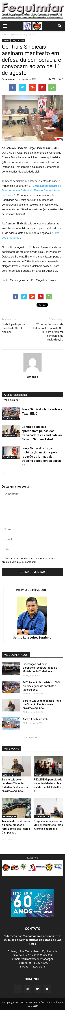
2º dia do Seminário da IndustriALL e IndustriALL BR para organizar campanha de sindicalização (48, 332)
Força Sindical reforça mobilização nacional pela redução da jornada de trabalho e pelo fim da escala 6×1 (42, 456)
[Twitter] (37, 989)
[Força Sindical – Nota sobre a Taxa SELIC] (11, 413)
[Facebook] (17, 989)
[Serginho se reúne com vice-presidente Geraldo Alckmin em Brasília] (48, 808)
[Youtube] (47, 989)
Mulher (38, 775)
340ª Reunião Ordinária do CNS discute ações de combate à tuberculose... (41, 686)
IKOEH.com (32, 1005)
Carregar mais (31, 737)
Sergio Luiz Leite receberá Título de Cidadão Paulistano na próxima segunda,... (42, 704)
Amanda (10, 79)
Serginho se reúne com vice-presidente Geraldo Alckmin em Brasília (48, 825)
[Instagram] (27, 989)
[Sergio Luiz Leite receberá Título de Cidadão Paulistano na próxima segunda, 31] (11, 705)
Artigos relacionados (15, 394)
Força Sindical (18, 40)
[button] (60, 26)
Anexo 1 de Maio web (35, 719)
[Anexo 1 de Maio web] (11, 723)
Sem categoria (9, 816)
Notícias (6, 40)
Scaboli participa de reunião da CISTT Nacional (13, 328)
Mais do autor (12, 399)
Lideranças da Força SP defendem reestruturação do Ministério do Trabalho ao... (40, 668)
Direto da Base (10, 775)
